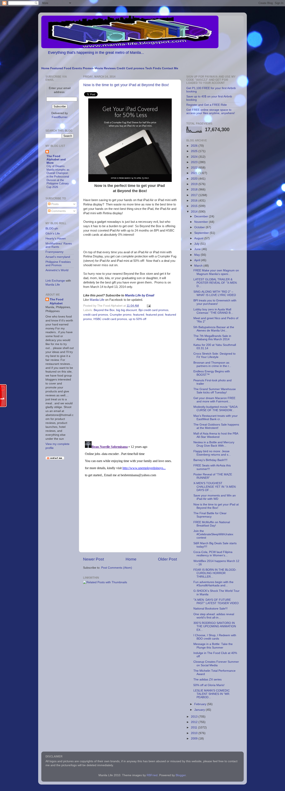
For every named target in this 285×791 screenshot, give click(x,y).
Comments (58, 211)
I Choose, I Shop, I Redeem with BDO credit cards (214, 637)
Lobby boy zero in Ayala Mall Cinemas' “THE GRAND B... (213, 311)
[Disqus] (130, 379)
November (201, 221)
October (200, 227)
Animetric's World (56, 270)
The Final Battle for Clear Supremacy (210, 515)
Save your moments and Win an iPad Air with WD (214, 497)
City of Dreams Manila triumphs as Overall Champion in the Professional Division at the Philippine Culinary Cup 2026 (58, 177)
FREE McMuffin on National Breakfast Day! (211, 524)
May (197, 254)
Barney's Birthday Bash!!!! (210, 460)
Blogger (181, 775)
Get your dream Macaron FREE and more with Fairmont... (214, 400)
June (198, 249)
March (198, 265)
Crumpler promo (120, 314)
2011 (194, 727)
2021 (194, 173)
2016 (194, 200)
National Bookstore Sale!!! (210, 608)
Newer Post (93, 559)
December (201, 216)
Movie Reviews (105, 68)
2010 (194, 733)
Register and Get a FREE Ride (206, 104)
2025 (194, 151)
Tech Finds (153, 68)
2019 (194, 184)
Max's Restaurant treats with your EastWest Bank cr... (215, 417)
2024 (194, 156)
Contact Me (170, 68)
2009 (194, 738)
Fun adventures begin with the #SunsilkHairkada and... (213, 584)
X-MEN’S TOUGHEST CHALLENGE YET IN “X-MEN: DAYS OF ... (214, 486)
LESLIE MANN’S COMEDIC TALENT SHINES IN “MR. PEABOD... (211, 694)
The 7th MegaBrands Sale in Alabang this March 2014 (212, 337)
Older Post (167, 559)
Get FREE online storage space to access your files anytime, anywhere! (210, 111)
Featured (56, 68)
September (202, 232)
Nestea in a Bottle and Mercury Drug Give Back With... (213, 444)
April (197, 260)
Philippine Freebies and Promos (58, 263)
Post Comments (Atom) (116, 567)
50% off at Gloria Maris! (208, 685)
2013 (194, 716)
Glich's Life (52, 233)
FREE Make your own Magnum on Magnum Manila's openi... (216, 272)
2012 (194, 722)
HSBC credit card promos (110, 319)
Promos (88, 68)
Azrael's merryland (57, 256)
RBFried (152, 775)
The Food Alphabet (56, 301)
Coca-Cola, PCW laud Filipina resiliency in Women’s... (212, 553)
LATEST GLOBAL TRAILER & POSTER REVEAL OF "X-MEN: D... (215, 283)
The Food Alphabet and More (56, 159)
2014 (194, 211)
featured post (154, 314)
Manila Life (97, 299)
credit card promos (95, 314)
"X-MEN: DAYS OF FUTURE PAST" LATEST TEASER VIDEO (216, 601)
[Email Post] (148, 305)
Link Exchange (55, 280)
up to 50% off (137, 319)
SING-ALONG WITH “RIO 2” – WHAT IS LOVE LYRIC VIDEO (214, 293)
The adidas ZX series (207, 679)
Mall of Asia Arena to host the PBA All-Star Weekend (215, 435)
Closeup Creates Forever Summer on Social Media (216, 663)
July (197, 243)
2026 (194, 145)
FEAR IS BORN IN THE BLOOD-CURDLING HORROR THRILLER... (214, 573)
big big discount (126, 310)
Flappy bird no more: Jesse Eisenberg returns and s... (212, 453)
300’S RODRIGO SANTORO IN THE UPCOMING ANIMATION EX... (214, 626)
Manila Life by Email (139, 295)
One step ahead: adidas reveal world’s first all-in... (213, 616)
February (200, 704)
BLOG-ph (51, 228)
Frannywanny (54, 251)
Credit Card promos (130, 68)
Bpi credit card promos (153, 310)
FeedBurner (60, 117)
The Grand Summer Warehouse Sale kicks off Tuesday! (214, 391)
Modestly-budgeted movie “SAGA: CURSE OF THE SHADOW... (215, 408)
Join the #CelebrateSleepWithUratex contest (213, 534)
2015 (194, 206)
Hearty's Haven (55, 238)
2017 (194, 195)
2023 (194, 162)
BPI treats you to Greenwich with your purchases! (214, 302)
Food (67, 68)
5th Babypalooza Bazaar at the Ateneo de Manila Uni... (213, 329)
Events (77, 68)
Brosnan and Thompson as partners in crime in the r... (212, 364)
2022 (194, 167)
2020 (194, 178)
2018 (194, 189)
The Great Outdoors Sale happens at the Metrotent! (216, 426)
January (200, 709)
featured (138, 314)
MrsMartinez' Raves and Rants (58, 245)
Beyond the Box (104, 310)
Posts (54, 204)
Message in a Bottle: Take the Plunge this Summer (213, 645)
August (199, 238)
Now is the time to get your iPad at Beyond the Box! (126, 85)
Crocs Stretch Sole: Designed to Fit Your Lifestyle (214, 355)
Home (45, 68)
